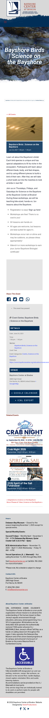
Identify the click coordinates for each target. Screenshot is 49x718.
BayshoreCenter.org (17, 561)
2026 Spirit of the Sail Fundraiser (19, 484)
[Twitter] (15, 299)
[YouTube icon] (28, 709)
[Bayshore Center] (22, 16)
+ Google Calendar (24, 393)
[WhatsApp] (27, 299)
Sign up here (34, 209)
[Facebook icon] (20, 709)
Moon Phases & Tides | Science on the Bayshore (25, 502)
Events (24, 354)
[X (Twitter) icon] (24, 709)
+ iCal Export (24, 400)
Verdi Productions (29, 705)
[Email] (21, 299)
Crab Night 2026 (16, 449)
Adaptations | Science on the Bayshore (21, 500)
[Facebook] (9, 299)
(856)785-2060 (13, 587)
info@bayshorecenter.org (17, 590)
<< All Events (11, 114)
